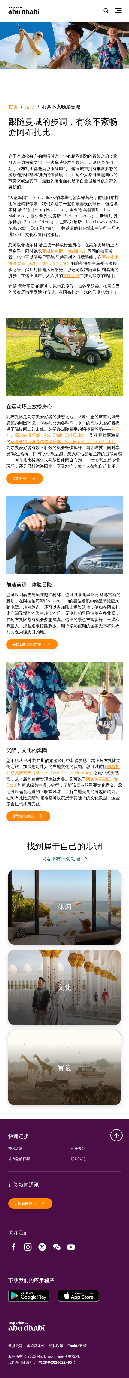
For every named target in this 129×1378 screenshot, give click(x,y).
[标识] (26, 1339)
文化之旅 (71, 275)
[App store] (78, 1295)
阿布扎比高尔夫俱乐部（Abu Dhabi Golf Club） (63, 432)
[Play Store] (33, 1295)
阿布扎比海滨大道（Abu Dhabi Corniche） (63, 260)
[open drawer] (120, 11)
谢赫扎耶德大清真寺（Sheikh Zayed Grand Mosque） (63, 770)
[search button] (106, 11)
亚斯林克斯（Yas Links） (65, 251)
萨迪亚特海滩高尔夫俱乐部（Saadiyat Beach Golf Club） (63, 441)
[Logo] (23, 10)
